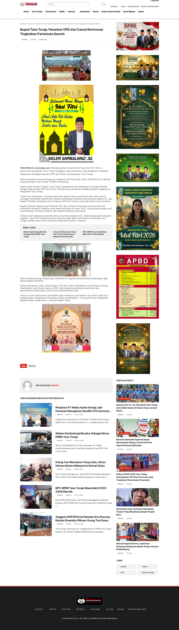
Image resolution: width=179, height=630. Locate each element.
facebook (39, 609)
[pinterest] (150, 16)
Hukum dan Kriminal (110, 11)
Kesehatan (85, 11)
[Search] (87, 4)
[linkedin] (42, 372)
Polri (122, 572)
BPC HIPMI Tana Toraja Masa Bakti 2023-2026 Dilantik (94, 233)
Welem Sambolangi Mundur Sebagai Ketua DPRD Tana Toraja (35, 234)
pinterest (80, 609)
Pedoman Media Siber (150, 6)
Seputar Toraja (147, 572)
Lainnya (71, 11)
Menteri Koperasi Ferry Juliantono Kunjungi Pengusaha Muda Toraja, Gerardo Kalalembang (137, 546)
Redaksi (121, 609)
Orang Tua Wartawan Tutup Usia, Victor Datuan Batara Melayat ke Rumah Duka (64, 234)
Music (96, 11)
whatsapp (66, 609)
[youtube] (157, 16)
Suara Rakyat (129, 11)
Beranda (23, 24)
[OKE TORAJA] (28, 5)
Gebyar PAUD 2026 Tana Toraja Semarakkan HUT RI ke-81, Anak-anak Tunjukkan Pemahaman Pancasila (134, 477)
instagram (95, 609)
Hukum (144, 566)
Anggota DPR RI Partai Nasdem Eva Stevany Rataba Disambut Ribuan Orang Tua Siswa (82, 518)
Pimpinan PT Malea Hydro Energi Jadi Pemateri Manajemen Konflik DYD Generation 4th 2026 (84, 409)
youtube (109, 609)
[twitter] (142, 16)
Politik (62, 11)
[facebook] (138, 16)
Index (123, 6)
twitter (52, 609)
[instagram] (153, 16)
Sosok (141, 11)
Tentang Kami (133, 6)
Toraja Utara (50, 11)
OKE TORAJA (84, 618)
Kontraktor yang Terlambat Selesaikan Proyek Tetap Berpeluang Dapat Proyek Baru (135, 512)
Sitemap (114, 6)
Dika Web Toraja (110, 618)
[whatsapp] (146, 16)
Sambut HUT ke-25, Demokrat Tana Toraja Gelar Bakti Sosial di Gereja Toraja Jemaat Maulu (136, 408)
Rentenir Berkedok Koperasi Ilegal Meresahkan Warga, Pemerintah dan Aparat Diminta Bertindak (134, 442)
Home (26, 11)
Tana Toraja (37, 11)
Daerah (31, 24)
